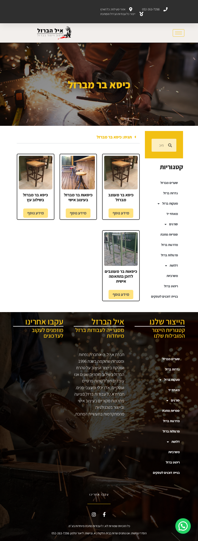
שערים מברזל (169, 183)
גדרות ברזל (170, 193)
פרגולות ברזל (169, 255)
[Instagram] (93, 514)
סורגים (173, 224)
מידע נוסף (121, 213)
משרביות (172, 276)
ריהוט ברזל (171, 286)
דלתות (174, 265)
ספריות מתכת (169, 234)
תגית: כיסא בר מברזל (114, 137)
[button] (78, 137)
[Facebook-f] (104, 514)
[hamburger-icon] (178, 33)
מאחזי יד (172, 214)
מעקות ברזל (170, 203)
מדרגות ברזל (169, 245)
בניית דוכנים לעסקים (164, 296)
